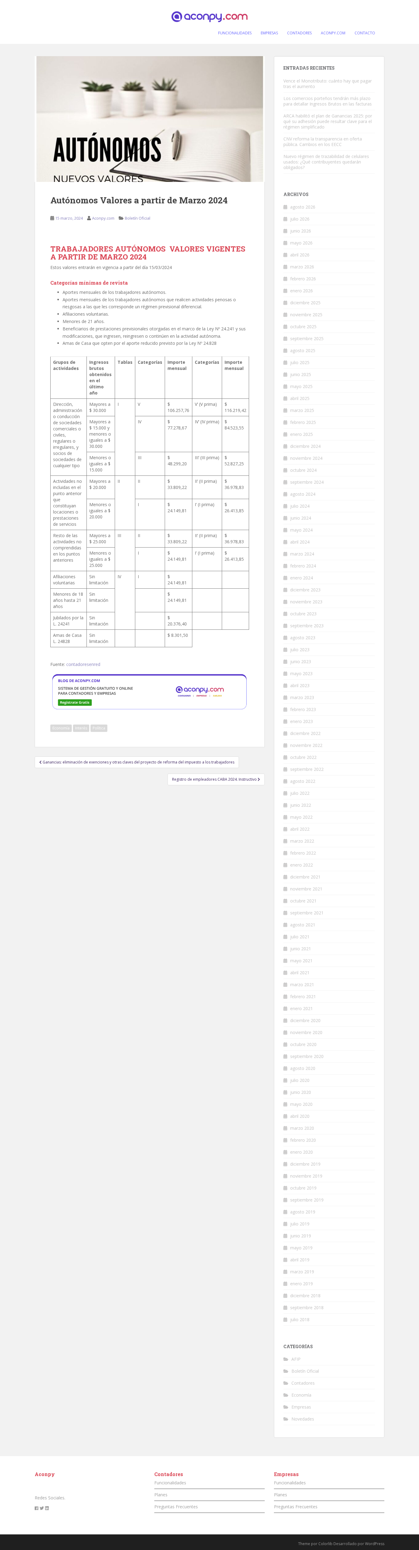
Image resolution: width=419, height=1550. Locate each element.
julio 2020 (299, 1080)
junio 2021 (300, 949)
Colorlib (325, 1543)
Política (99, 728)
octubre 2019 (303, 1188)
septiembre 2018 (307, 1307)
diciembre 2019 (305, 1164)
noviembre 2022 (306, 745)
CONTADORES (299, 33)
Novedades (302, 1419)
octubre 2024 (303, 470)
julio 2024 (299, 506)
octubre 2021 (303, 901)
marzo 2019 (302, 1272)
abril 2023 (299, 685)
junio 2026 (300, 231)
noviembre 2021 (306, 889)
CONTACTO (365, 33)
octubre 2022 (303, 757)
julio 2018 (299, 1319)
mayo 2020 (301, 1104)
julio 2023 (299, 649)
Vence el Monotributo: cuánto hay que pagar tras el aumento (327, 83)
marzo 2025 (302, 410)
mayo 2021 (301, 960)
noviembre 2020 (306, 1032)
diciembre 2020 (305, 1020)
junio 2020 (300, 1092)
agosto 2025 (302, 350)
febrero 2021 (303, 996)
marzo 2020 (302, 1128)
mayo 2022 (301, 817)
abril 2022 (299, 829)
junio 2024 (300, 518)
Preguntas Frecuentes (176, 1507)
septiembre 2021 (307, 913)
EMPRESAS (269, 33)
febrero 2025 (303, 422)
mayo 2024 (301, 530)
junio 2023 (300, 661)
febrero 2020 (303, 1140)
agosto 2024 (302, 494)
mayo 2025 (301, 386)
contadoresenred (83, 664)
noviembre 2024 (306, 458)
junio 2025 (300, 374)
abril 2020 (299, 1116)
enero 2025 (301, 434)
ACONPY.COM (333, 33)
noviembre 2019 (306, 1176)
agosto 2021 (302, 925)
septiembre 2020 (307, 1056)
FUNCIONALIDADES (235, 33)
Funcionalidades (170, 1483)
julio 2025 (299, 362)
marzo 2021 (302, 984)
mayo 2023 (301, 673)
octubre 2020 (303, 1044)
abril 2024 (299, 542)
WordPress (374, 1543)
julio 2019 (299, 1224)
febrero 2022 (303, 853)
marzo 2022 (302, 841)
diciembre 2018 (305, 1295)
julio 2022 (299, 793)
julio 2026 (299, 219)
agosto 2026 (302, 207)
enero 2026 (301, 291)
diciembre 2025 (305, 303)
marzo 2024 (302, 554)
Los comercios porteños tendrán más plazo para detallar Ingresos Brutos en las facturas (327, 101)
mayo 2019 (301, 1248)
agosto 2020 (302, 1068)
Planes (160, 1495)
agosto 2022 (302, 781)
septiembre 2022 (307, 769)
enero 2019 (301, 1284)
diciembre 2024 (305, 446)
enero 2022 (301, 865)
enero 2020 (301, 1152)
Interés (81, 728)
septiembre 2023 (307, 626)
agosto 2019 (302, 1212)
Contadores (303, 1383)
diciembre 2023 (305, 590)
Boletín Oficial (137, 218)
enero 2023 (301, 721)
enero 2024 (301, 578)
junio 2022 (300, 805)
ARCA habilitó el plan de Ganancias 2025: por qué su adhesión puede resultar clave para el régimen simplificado (327, 121)
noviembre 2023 (306, 602)
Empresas (301, 1407)
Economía (61, 728)
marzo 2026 (302, 267)
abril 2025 (299, 398)
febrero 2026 (303, 279)
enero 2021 (301, 1008)
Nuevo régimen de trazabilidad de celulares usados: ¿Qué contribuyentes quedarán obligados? (326, 161)
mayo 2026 (301, 243)
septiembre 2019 (307, 1200)
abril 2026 (299, 255)
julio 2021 (299, 937)
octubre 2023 (303, 614)
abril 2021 (299, 972)
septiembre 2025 (307, 338)
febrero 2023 (303, 709)
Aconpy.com (103, 218)
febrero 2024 (303, 566)
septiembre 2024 (307, 482)
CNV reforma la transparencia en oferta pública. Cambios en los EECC (322, 141)
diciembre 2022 (305, 733)
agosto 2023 (302, 637)
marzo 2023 (302, 697)
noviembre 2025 (306, 314)
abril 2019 (299, 1260)
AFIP (296, 1359)
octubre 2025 (303, 326)
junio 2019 (300, 1236)
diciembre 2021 (305, 877)
